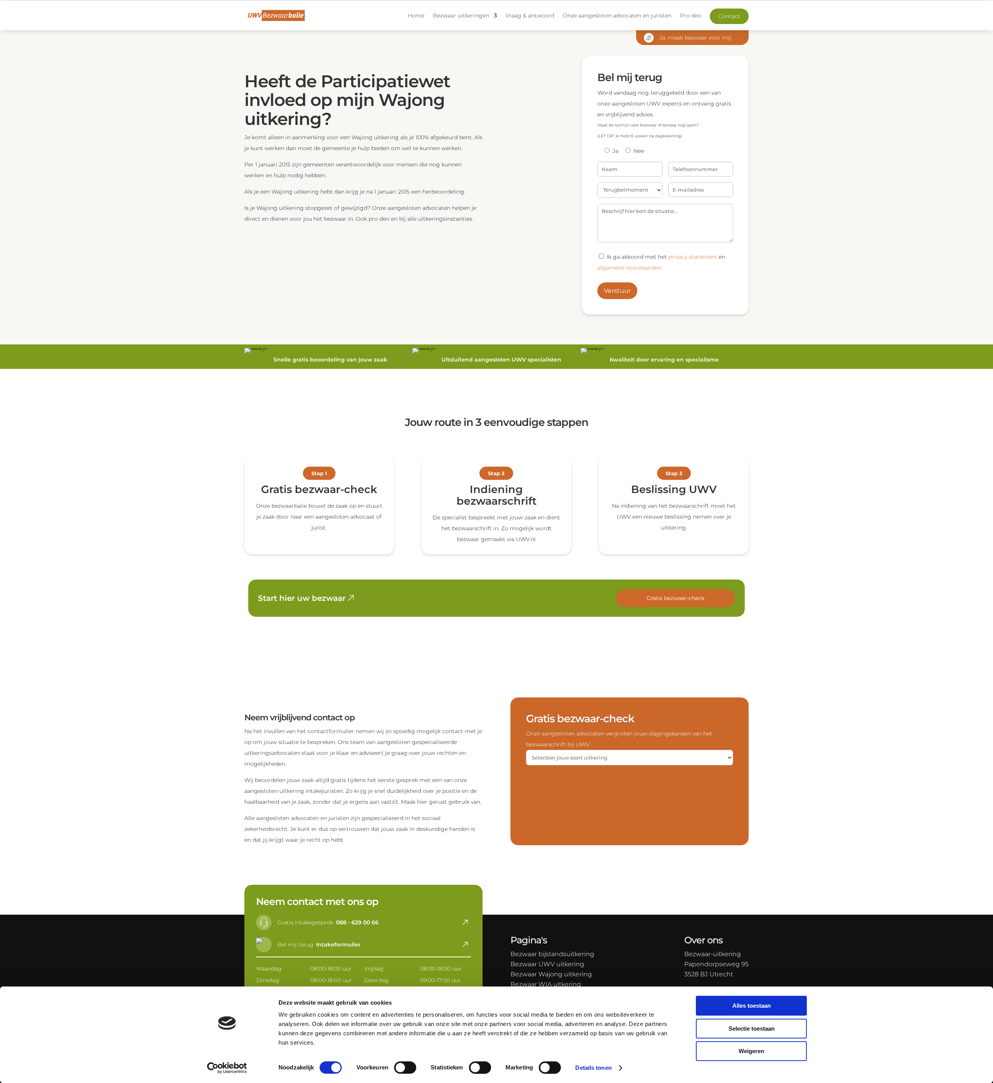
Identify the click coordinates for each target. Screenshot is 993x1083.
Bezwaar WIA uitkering (545, 984)
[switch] (405, 1067)
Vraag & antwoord (529, 15)
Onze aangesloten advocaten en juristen (617, 15)
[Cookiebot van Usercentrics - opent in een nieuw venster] (227, 1068)
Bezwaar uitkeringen (461, 15)
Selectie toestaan (751, 1028)
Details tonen (593, 1067)
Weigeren (751, 1051)
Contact (729, 16)
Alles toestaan (751, 1005)
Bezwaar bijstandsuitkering (552, 954)
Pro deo (690, 15)
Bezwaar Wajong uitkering (551, 974)
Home (416, 15)
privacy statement (692, 256)
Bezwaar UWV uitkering (547, 964)
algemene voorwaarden (629, 267)
